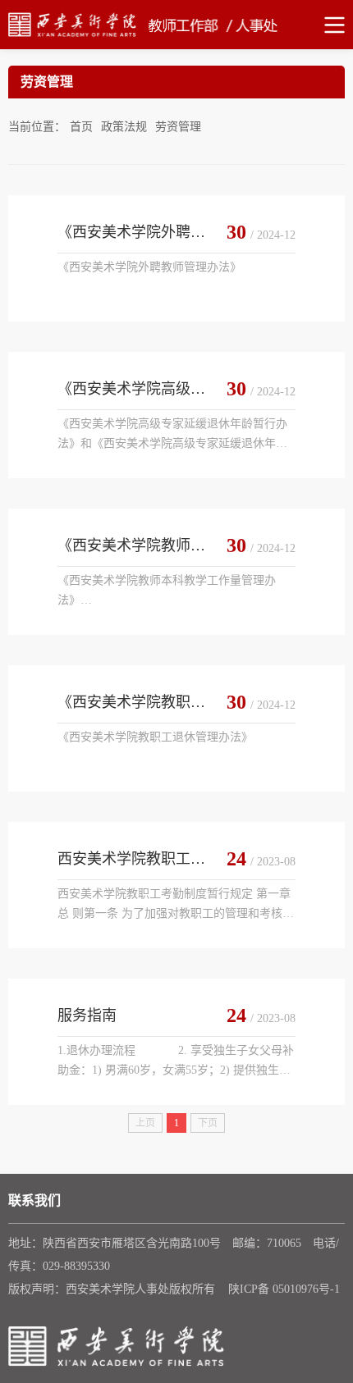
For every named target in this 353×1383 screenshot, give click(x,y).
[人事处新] (176, 24)
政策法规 (124, 127)
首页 (81, 127)
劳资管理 (178, 127)
